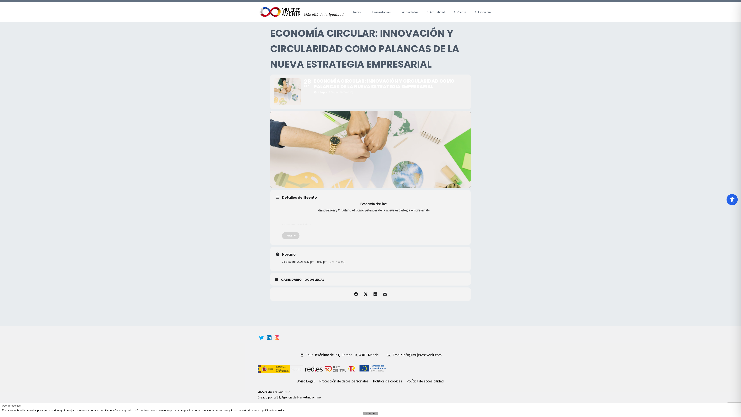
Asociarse (484, 12)
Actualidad (437, 12)
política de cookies (273, 410)
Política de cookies (387, 381)
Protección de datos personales (343, 381)
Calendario (291, 280)
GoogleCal (314, 280)
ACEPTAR (370, 413)
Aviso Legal (306, 381)
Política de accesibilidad (425, 381)
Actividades (410, 12)
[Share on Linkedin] (375, 294)
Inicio (357, 12)
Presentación (381, 12)
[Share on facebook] (356, 294)
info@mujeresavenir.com (422, 355)
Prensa (461, 12)
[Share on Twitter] (365, 294)
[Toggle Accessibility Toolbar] (732, 200)
